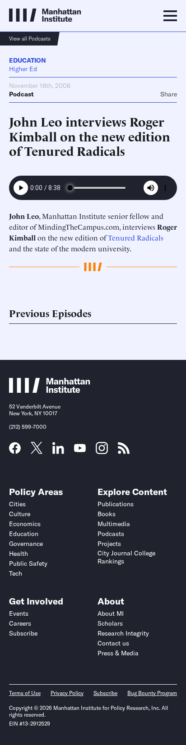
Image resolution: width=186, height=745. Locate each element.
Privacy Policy (67, 693)
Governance (26, 544)
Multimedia (114, 524)
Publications (116, 504)
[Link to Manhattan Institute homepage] (49, 390)
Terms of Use (25, 693)
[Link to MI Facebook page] (15, 451)
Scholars (110, 623)
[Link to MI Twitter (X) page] (36, 451)
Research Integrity (123, 633)
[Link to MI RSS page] (124, 451)
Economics (25, 524)
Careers (20, 623)
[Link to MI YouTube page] (80, 449)
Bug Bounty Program (152, 693)
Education (27, 60)
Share (168, 94)
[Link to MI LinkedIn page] (58, 451)
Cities (17, 504)
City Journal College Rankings (126, 557)
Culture (19, 514)
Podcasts (111, 534)
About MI (111, 613)
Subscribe (23, 633)
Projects (109, 544)
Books (107, 514)
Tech (15, 573)
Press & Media (118, 653)
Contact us (113, 643)
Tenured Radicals (135, 237)
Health (18, 554)
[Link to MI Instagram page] (102, 451)
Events (18, 613)
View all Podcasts (30, 38)
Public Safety (28, 563)
